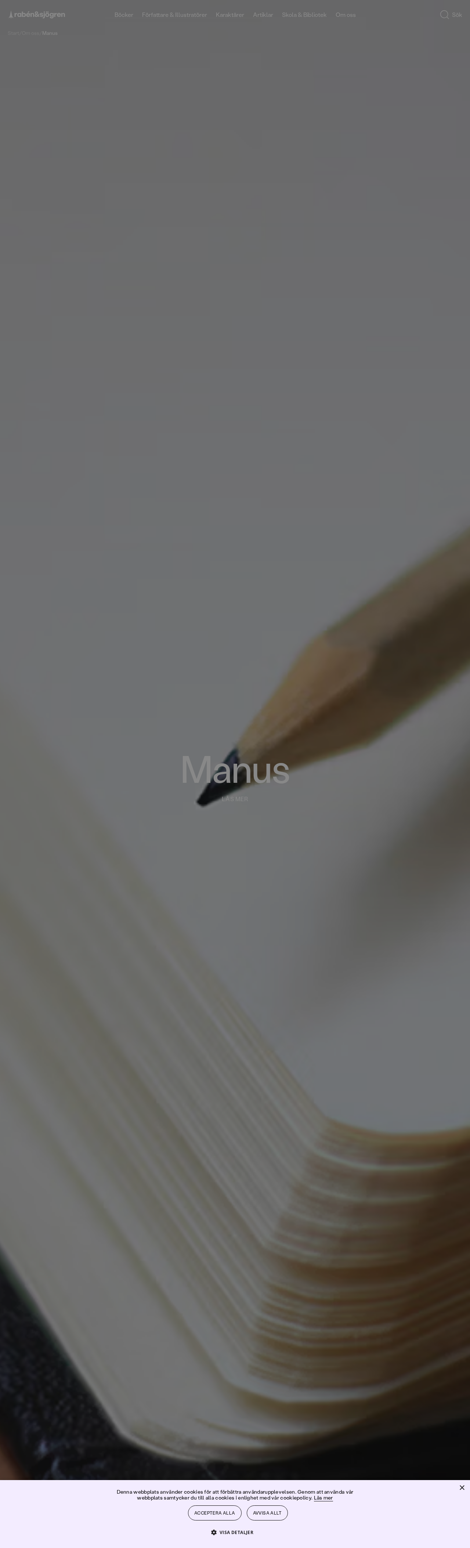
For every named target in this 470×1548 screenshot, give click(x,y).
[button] (235, 1532)
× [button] (461, 1488)
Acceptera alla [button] (214, 1513)
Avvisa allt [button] (267, 1513)
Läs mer (323, 1497)
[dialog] (235, 774)
